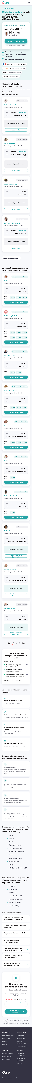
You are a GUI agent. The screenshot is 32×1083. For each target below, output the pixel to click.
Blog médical (20, 1035)
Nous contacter (6, 1056)
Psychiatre (5, 1044)
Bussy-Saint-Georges (16, 851)
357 (19, 643)
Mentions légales (7, 1078)
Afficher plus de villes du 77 (18, 868)
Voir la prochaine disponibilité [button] (16, 556)
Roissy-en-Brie (14, 861)
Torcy (11, 865)
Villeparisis (12, 855)
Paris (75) (12, 886)
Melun (11, 842)
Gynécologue (6, 1038)
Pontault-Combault (15, 845)
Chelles (11, 838)
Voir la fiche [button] (16, 130)
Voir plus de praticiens (10, 258)
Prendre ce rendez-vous (16, 41)
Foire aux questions (7, 1053)
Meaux (11, 835)
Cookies (19, 1063)
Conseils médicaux (22, 1046)
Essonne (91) (13, 893)
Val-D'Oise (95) (14, 906)
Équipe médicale (21, 1038)
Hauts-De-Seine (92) (15, 896)
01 (13, 643)
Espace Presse (6, 1059)
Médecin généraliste (7, 1035)
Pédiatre (4, 1041)
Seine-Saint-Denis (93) (16, 899)
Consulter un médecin (14, 1011)
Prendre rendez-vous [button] (16, 302)
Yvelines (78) (13, 889)
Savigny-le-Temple (15, 848)
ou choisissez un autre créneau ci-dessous (16, 45)
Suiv (24, 643)
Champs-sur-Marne (15, 858)
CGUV (15, 1078)
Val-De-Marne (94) (15, 902)
